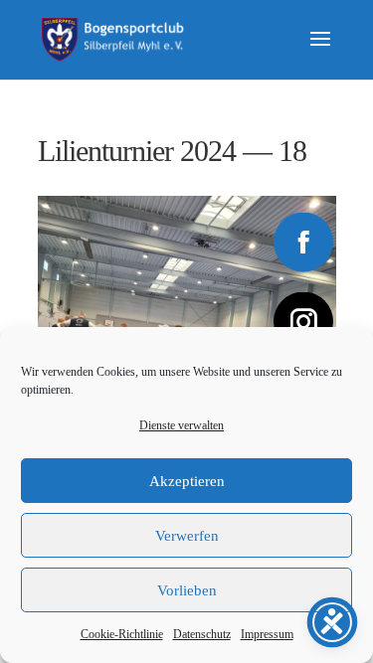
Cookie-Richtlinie (122, 634)
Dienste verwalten (181, 425)
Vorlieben (187, 590)
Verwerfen (187, 536)
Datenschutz (202, 634)
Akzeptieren (187, 481)
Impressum (267, 634)
